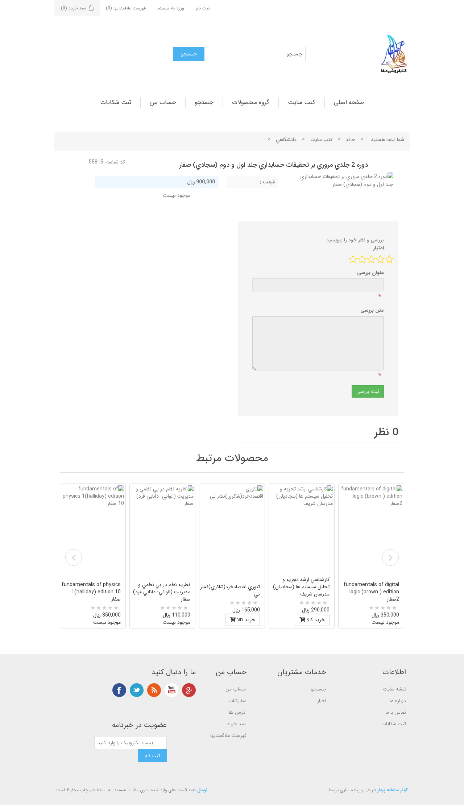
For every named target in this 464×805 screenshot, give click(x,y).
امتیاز (378, 248)
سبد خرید (236, 724)
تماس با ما (395, 712)
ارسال (202, 790)
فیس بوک (119, 690)
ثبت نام (203, 8)
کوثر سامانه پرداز (392, 790)
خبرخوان (154, 690)
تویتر (137, 690)
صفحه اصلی (349, 102)
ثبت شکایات (115, 102)
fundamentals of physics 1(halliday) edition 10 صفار (91, 592)
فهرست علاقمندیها (228, 735)
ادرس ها (237, 712)
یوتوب (171, 690)
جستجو (204, 102)
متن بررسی (372, 310)
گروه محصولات (250, 102)
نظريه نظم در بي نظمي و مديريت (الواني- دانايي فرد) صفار (161, 592)
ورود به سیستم (170, 8)
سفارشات (237, 701)
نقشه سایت (394, 689)
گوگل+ (189, 690)
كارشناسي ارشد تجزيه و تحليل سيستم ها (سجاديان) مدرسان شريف (301, 587)
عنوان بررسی (370, 273)
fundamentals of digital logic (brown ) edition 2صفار (371, 592)
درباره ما (398, 701)
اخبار (321, 701)
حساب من (163, 102)
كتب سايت (301, 102)
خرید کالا (245, 620)
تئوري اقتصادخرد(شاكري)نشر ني (230, 590)
